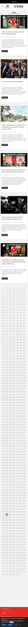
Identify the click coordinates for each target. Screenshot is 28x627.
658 (3, 544)
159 (21, 348)
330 (7, 416)
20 (24, 293)
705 (20, 561)
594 (24, 517)
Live (14, 37)
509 (20, 484)
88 (17, 320)
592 (17, 517)
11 (17, 290)
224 (3, 375)
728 (3, 572)
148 (7, 345)
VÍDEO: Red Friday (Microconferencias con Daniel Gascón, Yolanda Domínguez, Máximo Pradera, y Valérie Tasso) (14, 261)
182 (3, 359)
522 (17, 490)
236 (20, 378)
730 (10, 572)
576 (10, 512)
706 (24, 561)
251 (24, 383)
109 (17, 329)
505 (7, 484)
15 (6, 293)
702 (10, 561)
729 (7, 572)
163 (10, 351)
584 (14, 514)
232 (7, 378)
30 (10, 299)
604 (10, 522)
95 (17, 323)
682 (14, 552)
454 (24, 462)
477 (7, 473)
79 (10, 318)
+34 (4, 84)
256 (17, 386)
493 (14, 479)
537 (21, 495)
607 (20, 522)
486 (14, 476)
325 (14, 413)
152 (21, 345)
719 (21, 566)
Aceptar (4, 624)
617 (7, 528)
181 (24, 356)
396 (17, 441)
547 (7, 501)
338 (10, 419)
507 (14, 484)
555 (10, 503)
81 (17, 318)
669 (17, 547)
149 (10, 345)
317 (10, 411)
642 (20, 536)
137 (17, 340)
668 (14, 547)
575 (7, 512)
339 (14, 419)
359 (10, 427)
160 (24, 348)
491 (7, 479)
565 (21, 506)
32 (17, 299)
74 (17, 315)
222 (20, 372)
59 (13, 310)
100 (10, 326)
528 (14, 492)
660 (10, 544)
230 (24, 375)
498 (7, 481)
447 (24, 460)
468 (24, 468)
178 (14, 356)
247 (10, 383)
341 (21, 419)
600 (20, 520)
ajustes (11, 622)
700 (3, 561)
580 (24, 512)
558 (21, 503)
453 (20, 462)
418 (21, 449)
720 (24, 566)
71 (6, 315)
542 (14, 498)
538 (24, 495)
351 (7, 424)
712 (21, 563)
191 (10, 361)
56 (3, 310)
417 (17, 449)
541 (10, 498)
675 (14, 550)
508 (17, 484)
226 (10, 375)
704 (17, 561)
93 (10, 323)
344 (7, 421)
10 (13, 290)
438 (17, 457)
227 (14, 375)
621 (21, 528)
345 (10, 421)
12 (20, 290)
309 (7, 408)
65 (10, 312)
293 (24, 400)
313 (21, 408)
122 (14, 334)
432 (20, 454)
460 (20, 465)
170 (10, 353)
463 (7, 468)
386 (7, 438)
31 (13, 299)
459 (17, 465)
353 (14, 424)
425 (20, 451)
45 (14, 304)
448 (3, 462)
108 (14, 329)
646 (10, 539)
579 (21, 512)
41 (24, 301)
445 (17, 460)
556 (14, 503)
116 (17, 331)
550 (17, 501)
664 (24, 544)
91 (3, 323)
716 (10, 566)
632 (10, 533)
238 (3, 381)
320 (20, 411)
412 (24, 446)
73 (13, 315)
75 (20, 315)
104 (24, 326)
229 (20, 375)
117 (20, 331)
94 (14, 323)
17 (13, 293)
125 (24, 334)
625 (10, 531)
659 (7, 544)
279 (24, 394)
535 (14, 495)
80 (14, 318)
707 (3, 563)
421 (7, 451)
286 (24, 397)
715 (7, 566)
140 (3, 342)
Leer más (5, 51)
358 (7, 427)
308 (3, 408)
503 (24, 481)
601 (24, 520)
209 (24, 367)
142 (10, 342)
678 (24, 550)
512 (7, 487)
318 (14, 411)
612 (14, 525)
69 (24, 312)
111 (24, 329)
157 (14, 348)
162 (7, 351)
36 (7, 301)
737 (10, 574)
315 (3, 411)
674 (10, 550)
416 (14, 449)
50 (7, 307)
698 (20, 558)
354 (17, 424)
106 (7, 329)
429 (10, 454)
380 (10, 435)
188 (24, 359)
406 (3, 446)
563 (14, 506)
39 (17, 301)
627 (17, 531)
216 (24, 370)
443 (10, 460)
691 (21, 555)
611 (10, 525)
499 (10, 481)
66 (14, 312)
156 (10, 348)
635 (21, 533)
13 (24, 290)
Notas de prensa (20, 222)
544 (20, 498)
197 (7, 364)
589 (7, 517)
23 (10, 296)
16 (10, 293)
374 (14, 432)
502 (20, 481)
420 (3, 451)
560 (3, 506)
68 (20, 312)
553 (3, 503)
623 (3, 531)
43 (7, 304)
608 (24, 522)
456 (7, 465)
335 (24, 416)
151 (17, 345)
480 (17, 473)
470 (7, 471)
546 (3, 501)
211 (7, 370)
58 (10, 310)
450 (10, 462)
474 (20, 471)
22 (7, 296)
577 (14, 512)
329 (3, 416)
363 (24, 427)
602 (3, 522)
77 (3, 318)
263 (17, 389)
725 (17, 569)
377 (24, 432)
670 (20, 547)
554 (7, 503)
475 (24, 471)
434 (3, 457)
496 (24, 479)
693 (3, 558)
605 (14, 522)
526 (7, 492)
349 (24, 421)
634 (17, 533)
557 (17, 503)
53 (17, 307)
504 (3, 484)
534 (10, 495)
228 (17, 375)
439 (20, 457)
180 (21, 356)
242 (17, 381)
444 (14, 460)
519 (7, 490)
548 (10, 501)
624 (7, 531)
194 (21, 361)
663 (20, 544)
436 (10, 457)
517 (24, 487)
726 (20, 569)
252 (3, 386)
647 (14, 539)
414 (7, 449)
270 (17, 391)
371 (3, 432)
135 (10, 340)
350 (3, 424)
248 (14, 383)
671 (24, 547)
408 (10, 446)
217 (3, 372)
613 (17, 525)
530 (21, 492)
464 (10, 468)
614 (21, 525)
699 (24, 558)
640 (14, 536)
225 (7, 375)
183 (7, 359)
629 (24, 531)
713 (24, 563)
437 (14, 457)
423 (14, 451)
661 (14, 544)
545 (24, 498)
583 (10, 514)
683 (17, 552)
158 (17, 348)
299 (20, 402)
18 (17, 293)
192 (14, 361)
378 (3, 435)
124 (21, 334)
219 (10, 372)
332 (14, 416)
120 (7, 334)
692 (24, 555)
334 (20, 416)
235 (17, 378)
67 (17, 312)
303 (10, 405)
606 (17, 522)
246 (7, 383)
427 (3, 454)
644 (3, 539)
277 (17, 394)
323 (7, 413)
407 (7, 446)
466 (17, 468)
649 (20, 539)
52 (13, 307)
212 (10, 370)
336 (3, 419)
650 (24, 539)
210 (3, 370)
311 (14, 408)
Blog (4, 132)
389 (17, 438)
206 (14, 367)
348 (20, 421)
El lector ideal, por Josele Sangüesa (14, 81)
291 (17, 400)
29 (7, 299)
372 (7, 432)
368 (17, 430)
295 (7, 402)
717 (14, 566)
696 (14, 558)
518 (3, 490)
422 (10, 451)
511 (3, 487)
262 (14, 389)
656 (21, 542)
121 (10, 334)
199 (14, 364)
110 (20, 329)
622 (24, 528)
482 (24, 473)
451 (14, 462)
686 (3, 555)
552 (24, 501)
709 (10, 563)
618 (10, 528)
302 (7, 405)
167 (24, 351)
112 (3, 331)
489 (24, 476)
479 (14, 473)
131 (20, 337)
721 (3, 569)
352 (10, 424)
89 (20, 320)
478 (10, 473)
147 (3, 345)
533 (7, 495)
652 (7, 542)
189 (3, 361)
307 (24, 405)
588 (3, 517)
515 (17, 487)
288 (7, 400)
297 (14, 402)
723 (10, 569)
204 (7, 367)
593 (21, 517)
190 (7, 361)
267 (7, 391)
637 (3, 536)
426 (24, 451)
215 (21, 370)
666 (7, 547)
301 (3, 405)
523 (21, 490)
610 (7, 525)
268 (10, 391)
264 (20, 389)
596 (7, 520)
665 (3, 547)
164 (14, 351)
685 (24, 552)
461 (24, 465)
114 (10, 331)
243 (20, 381)
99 (7, 326)
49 (3, 307)
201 (21, 364)
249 (17, 383)
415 (10, 449)
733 (21, 572)
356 (24, 424)
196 (3, 364)
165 (17, 351)
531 (24, 492)
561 (7, 506)
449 (7, 462)
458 (14, 465)
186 (17, 359)
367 (14, 430)
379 (7, 435)
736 (7, 574)
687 (7, 555)
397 (20, 441)
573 (24, 509)
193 (17, 361)
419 (24, 449)
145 (21, 342)
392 (3, 441)
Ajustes (16, 624)
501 (17, 481)
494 (17, 479)
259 (3, 389)
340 (17, 419)
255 (14, 386)
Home (10, 13)
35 (3, 301)
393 (7, 441)
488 (20, 476)
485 (10, 476)
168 (3, 353)
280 (3, 397)
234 (14, 378)
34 (24, 299)
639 (10, 536)
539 (3, 498)
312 (17, 408)
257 (21, 386)
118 (24, 331)
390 (20, 438)
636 (24, 533)
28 (3, 299)
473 (17, 471)
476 (3, 473)
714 (3, 566)
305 (17, 405)
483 (3, 476)
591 (14, 517)
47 (20, 304)
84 (3, 320)
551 (20, 501)
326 (17, 413)
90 (24, 320)
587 (24, 514)
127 (7, 337)
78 (7, 318)
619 (14, 528)
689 (14, 555)
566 (24, 506)
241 (14, 381)
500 (14, 481)
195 (24, 361)
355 (21, 424)
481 (21, 473)
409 (14, 446)
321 (24, 411)
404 (20, 443)
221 (17, 372)
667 (10, 547)
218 (7, 372)
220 (14, 372)
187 (21, 359)
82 (20, 318)
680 (7, 552)
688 (10, 555)
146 (24, 342)
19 (20, 293)
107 (10, 329)
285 (21, 397)
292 (20, 400)
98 (3, 326)
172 (17, 353)
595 (3, 520)
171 (14, 353)
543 (17, 498)
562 (10, 506)
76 (24, 315)
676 (17, 550)
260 (7, 389)
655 (17, 542)
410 (17, 446)
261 (10, 389)
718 (17, 566)
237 (24, 378)
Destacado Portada (8, 37)
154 (3, 348)
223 (24, 372)
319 (17, 411)
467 (20, 468)
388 (14, 438)
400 (7, 443)
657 (24, 542)
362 (20, 427)
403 (17, 443)
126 (3, 337)
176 (7, 356)
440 (24, 457)
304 (14, 405)
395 (14, 441)
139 (24, 340)
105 (3, 329)
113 (7, 331)
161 (3, 351)
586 (21, 514)
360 (14, 427)
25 (17, 296)
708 (7, 563)
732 (17, 572)
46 (17, 304)
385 (3, 438)
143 (14, 342)
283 (14, 397)
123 (17, 334)
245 (3, 383)
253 (7, 386)
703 (14, 561)
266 (3, 391)
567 (3, 509)
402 (14, 443)
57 (7, 310)
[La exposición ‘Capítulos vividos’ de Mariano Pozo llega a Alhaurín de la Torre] (14, 205)
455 (3, 465)
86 (10, 320)
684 (20, 552)
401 (10, 443)
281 (7, 397)
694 (7, 558)
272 (24, 391)
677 (20, 550)
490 (3, 479)
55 (24, 307)
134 (7, 340)
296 (10, 402)
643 (24, 536)
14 (3, 293)
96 (20, 323)
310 (10, 408)
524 (24, 490)
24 (14, 296)
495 (20, 479)
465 (14, 468)
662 (17, 544)
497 (3, 481)
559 (24, 503)
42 (3, 304)
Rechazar (10, 624)
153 (24, 345)
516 (21, 487)
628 (20, 531)
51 (10, 307)
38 (13, 301)
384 (24, 435)
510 (24, 484)
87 (14, 320)
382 (17, 435)
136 (14, 340)
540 (7, 498)
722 (7, 569)
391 (24, 438)
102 (17, 326)
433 (24, 454)
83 (24, 318)
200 (17, 364)
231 (3, 378)
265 (24, 389)
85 (7, 320)
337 (7, 419)
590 (10, 517)
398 (24, 441)
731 (14, 572)
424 (17, 451)
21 (3, 296)
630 (3, 533)
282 (10, 397)
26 (20, 296)
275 (10, 394)
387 (10, 438)
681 (10, 552)
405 (24, 443)
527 (10, 492)
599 (17, 520)
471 (10, 471)
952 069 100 (14, 1)
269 (14, 391)
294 (3, 402)
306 (20, 405)
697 (17, 558)
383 (21, 435)
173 (21, 353)
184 (10, 359)
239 (7, 381)
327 (20, 413)
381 (14, 435)
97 (24, 323)
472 (14, 471)
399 (3, 443)
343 (3, 421)
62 (24, 310)
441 (3, 460)
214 (17, 370)
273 (3, 394)
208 (20, 367)
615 (24, 525)
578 (17, 512)
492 (10, 479)
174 (24, 353)
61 (20, 310)
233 (10, 378)
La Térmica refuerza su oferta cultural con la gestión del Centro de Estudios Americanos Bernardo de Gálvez (14, 127)
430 (14, 454)
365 (7, 430)
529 (17, 492)
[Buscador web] (25, 6)
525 (3, 492)
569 (10, 509)
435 (7, 457)
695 (10, 558)
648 (17, 539)
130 (17, 337)
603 (7, 522)
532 (3, 495)
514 (14, 487)
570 (14, 509)
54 (20, 307)
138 (21, 340)
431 (17, 454)
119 (3, 334)
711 (17, 563)
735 (3, 574)
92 (7, 323)
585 (17, 514)
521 (14, 490)
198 (10, 364)
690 (17, 555)
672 (3, 550)
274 (7, 394)
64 (7, 312)
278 (20, 394)
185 (14, 359)
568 (7, 509)
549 (14, 501)
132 (24, 337)
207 (17, 367)
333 (17, 416)
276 (14, 394)
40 (20, 301)
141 (7, 342)
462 (3, 468)
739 (17, 574)
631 (7, 533)
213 (14, 370)
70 (3, 315)
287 (3, 400)
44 (10, 304)
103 (21, 326)
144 (17, 342)
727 (24, 569)
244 (24, 381)
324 (10, 413)
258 (24, 386)
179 (17, 356)
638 (7, 536)
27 (24, 296)
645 (7, 539)
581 (3, 514)
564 (17, 506)
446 (20, 460)
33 (20, 299)
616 (3, 528)
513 (10, 487)
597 (10, 520)
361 (17, 427)
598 (14, 520)
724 (14, 569)
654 (14, 542)
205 (10, 367)
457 (10, 465)
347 (17, 421)
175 (3, 356)
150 (14, 345)
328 (24, 413)
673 (7, 550)
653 (10, 542)
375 (17, 432)
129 (14, 337)
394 (10, 441)
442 (7, 460)
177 (10, 356)
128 (10, 337)
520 (10, 490)
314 (24, 408)
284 (17, 397)
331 (10, 416)
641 (17, 536)
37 (10, 301)
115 (14, 331)
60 (17, 310)
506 (10, 484)
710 (14, 563)
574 (3, 512)
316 (7, 411)
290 (14, 400)
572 (21, 509)
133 (3, 340)
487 (17, 476)
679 (3, 552)
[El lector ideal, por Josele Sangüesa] (14, 68)
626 (14, 531)
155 (7, 348)
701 (7, 561)
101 (14, 326)
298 (17, 402)
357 (3, 427)
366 (10, 430)
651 (3, 542)
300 (24, 402)
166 (21, 351)
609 (3, 525)
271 (21, 391)
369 (20, 430)
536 (17, 495)
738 (14, 574)
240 (10, 381)
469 (3, 471)
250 (20, 383)
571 (17, 509)
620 (17, 528)
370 (24, 430)
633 (14, 533)
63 (3, 312)
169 (7, 353)
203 (3, 367)
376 (20, 432)
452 (17, 462)
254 (10, 386)
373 (10, 432)
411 (21, 446)
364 (3, 430)
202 (24, 364)
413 (3, 449)
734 (24, 572)
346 (14, 421)
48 (24, 304)
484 (7, 476)
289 (10, 400)
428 (7, 454)
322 (3, 413)
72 (10, 315)
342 (24, 419)
